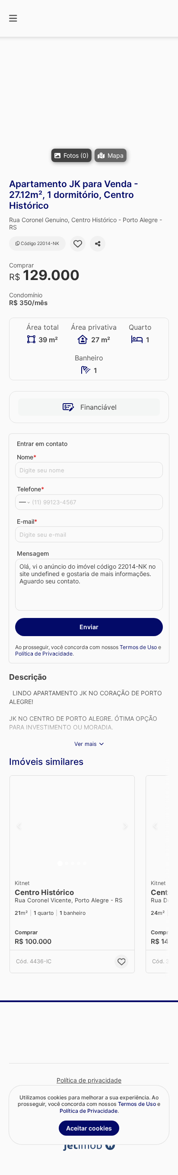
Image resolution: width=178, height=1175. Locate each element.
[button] (89, 108)
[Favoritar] (78, 244)
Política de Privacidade (44, 653)
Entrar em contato (42, 443)
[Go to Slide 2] (66, 863)
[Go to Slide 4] (78, 863)
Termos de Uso (138, 647)
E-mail (27, 521)
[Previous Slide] (19, 825)
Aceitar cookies (89, 1128)
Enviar (89, 626)
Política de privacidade (89, 1080)
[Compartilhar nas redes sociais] (97, 244)
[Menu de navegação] (13, 18)
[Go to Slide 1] (60, 863)
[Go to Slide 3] (72, 863)
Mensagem (33, 553)
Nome (26, 457)
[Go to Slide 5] (84, 863)
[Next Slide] (125, 825)
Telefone (30, 489)
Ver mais (85, 744)
